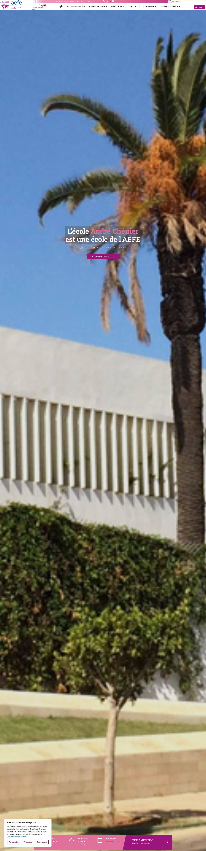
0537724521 (86, 1)
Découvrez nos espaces (141, 843)
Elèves (52, 838)
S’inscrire (132, 6)
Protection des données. (19, 837)
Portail (200, 7)
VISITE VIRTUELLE (142, 840)
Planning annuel (112, 842)
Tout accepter (42, 842)
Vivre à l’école (116, 6)
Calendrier (111, 838)
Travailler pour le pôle (169, 6)
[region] (28, 833)
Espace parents (148, 6)
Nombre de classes (83, 839)
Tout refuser (28, 842)
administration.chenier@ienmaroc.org (68, 1)
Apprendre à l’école (97, 6)
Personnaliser (14, 842)
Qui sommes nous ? (75, 6)
